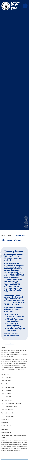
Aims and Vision (9, 344)
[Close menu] (25, 5)
